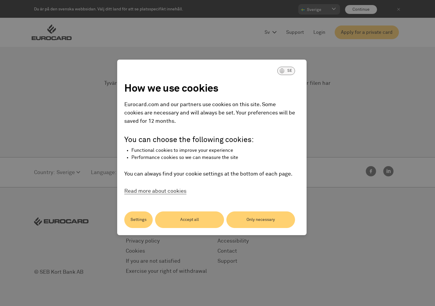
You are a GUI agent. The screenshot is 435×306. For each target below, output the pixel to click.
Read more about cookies (155, 191)
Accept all (189, 220)
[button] (286, 71)
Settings (138, 220)
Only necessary (260, 220)
